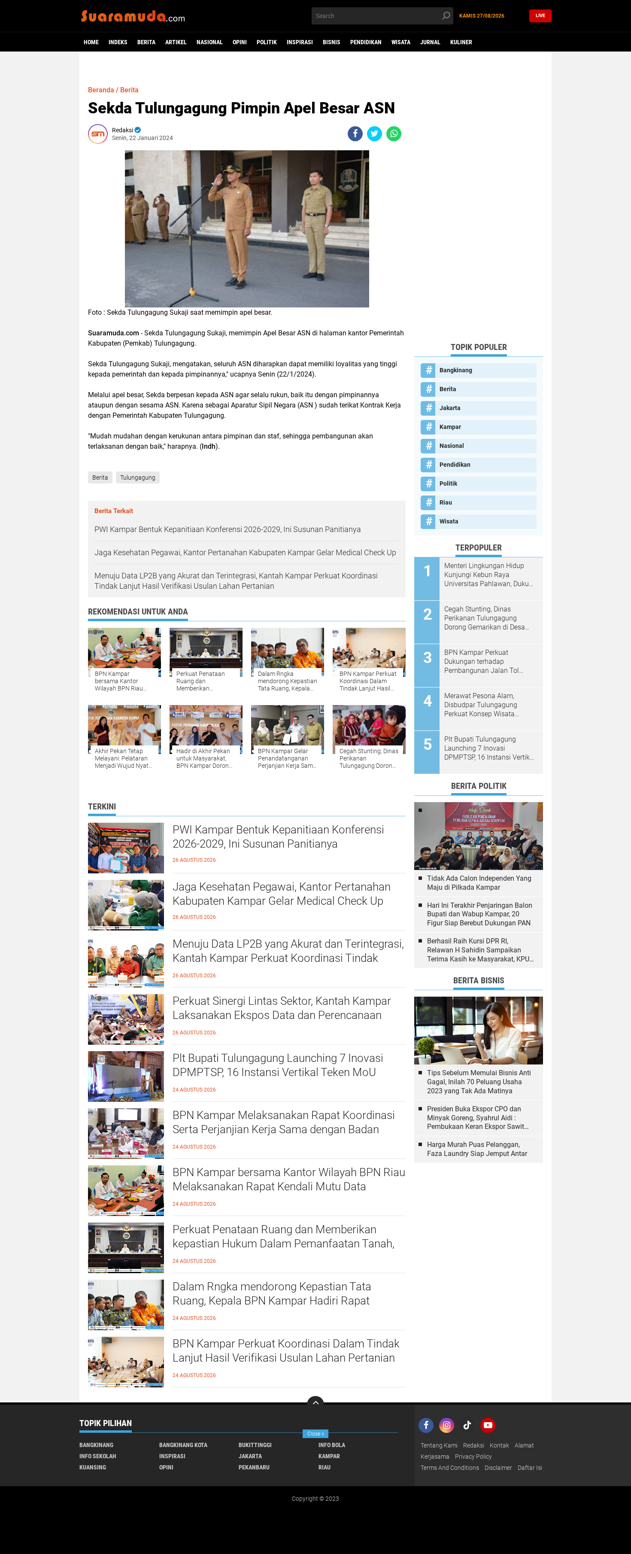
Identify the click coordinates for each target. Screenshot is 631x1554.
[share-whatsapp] (393, 133)
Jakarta (450, 407)
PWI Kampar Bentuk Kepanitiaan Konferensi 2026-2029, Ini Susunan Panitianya (278, 837)
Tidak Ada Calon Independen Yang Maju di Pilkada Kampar (479, 882)
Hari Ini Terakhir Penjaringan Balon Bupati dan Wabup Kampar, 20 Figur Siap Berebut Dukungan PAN (479, 914)
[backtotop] (315, 1404)
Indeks (118, 42)
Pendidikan (366, 42)
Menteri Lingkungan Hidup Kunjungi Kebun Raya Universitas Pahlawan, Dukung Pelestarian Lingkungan (490, 575)
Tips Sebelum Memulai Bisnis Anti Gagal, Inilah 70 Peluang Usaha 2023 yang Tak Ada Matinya (479, 1082)
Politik (267, 42)
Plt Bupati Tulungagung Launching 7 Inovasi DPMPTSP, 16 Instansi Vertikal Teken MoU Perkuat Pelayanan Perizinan (278, 1073)
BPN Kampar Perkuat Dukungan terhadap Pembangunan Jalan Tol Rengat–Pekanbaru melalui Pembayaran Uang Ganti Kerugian (485, 661)
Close (315, 1434)
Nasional (210, 42)
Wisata (400, 42)
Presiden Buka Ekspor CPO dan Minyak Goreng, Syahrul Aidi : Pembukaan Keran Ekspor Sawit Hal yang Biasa (475, 1118)
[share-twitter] (374, 133)
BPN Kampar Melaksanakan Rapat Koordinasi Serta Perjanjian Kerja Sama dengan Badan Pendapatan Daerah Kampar (284, 1130)
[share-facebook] (355, 133)
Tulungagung (137, 477)
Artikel (176, 42)
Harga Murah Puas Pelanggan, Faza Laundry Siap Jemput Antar (477, 1149)
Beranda (101, 90)
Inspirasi (300, 42)
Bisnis (331, 42)
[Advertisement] (478, 206)
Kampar (450, 426)
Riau (446, 502)
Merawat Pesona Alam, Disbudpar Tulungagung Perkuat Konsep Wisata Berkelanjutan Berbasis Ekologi (480, 705)
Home (91, 42)
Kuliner (461, 42)
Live (540, 15)
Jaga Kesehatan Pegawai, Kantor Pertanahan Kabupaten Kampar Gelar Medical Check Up (282, 894)
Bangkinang (456, 370)
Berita (146, 42)
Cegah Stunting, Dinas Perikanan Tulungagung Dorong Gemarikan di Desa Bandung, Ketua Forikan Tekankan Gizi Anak (484, 618)
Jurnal (430, 42)
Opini (240, 42)
